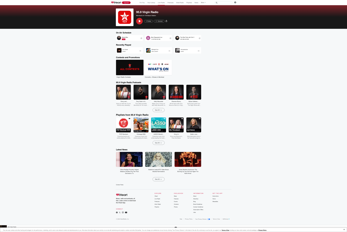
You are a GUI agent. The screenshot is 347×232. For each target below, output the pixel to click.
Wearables (215, 201)
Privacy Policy (188, 219)
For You (142, 3)
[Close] (344, 230)
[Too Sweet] (119, 50)
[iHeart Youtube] (126, 213)
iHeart (156, 196)
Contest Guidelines (198, 207)
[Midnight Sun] (148, 50)
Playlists (189, 3)
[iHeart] (116, 2)
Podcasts (171, 3)
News (196, 3)
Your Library (151, 3)
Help (181, 219)
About (194, 196)
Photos (176, 207)
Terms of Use (216, 219)
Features (176, 199)
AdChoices (225, 219)
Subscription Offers (198, 209)
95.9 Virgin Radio (12, 227)
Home (214, 199)
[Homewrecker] (177, 50)
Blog (194, 201)
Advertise (195, 199)
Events (176, 201)
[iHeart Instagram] (123, 213)
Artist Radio (180, 3)
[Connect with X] (119, 213)
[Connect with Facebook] (117, 213)
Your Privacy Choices (201, 219)
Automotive (216, 196)
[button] (139, 21)
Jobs (194, 212)
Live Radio (161, 3)
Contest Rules (119, 185)
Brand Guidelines (197, 204)
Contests (176, 204)
